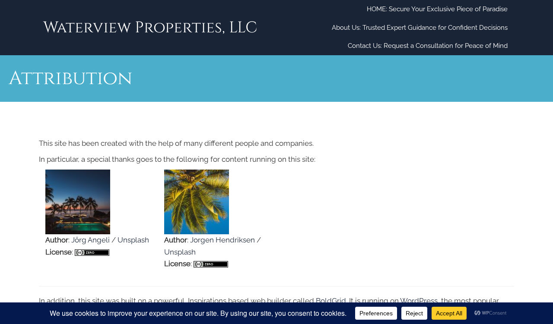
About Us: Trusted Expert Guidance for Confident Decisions (420, 27)
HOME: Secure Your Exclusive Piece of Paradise (437, 9)
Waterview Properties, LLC (150, 27)
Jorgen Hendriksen (222, 240)
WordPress (419, 300)
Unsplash (133, 240)
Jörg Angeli (90, 240)
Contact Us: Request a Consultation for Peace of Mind (428, 46)
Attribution (100, 121)
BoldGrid (331, 300)
